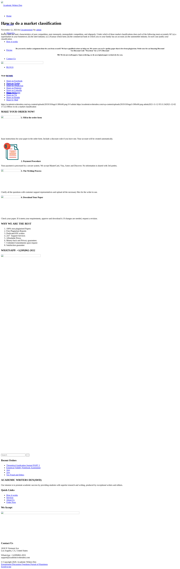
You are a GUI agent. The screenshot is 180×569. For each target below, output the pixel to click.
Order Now (11, 502)
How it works (12, 495)
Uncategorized (26, 30)
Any (8, 470)
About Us (10, 500)
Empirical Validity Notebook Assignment (23, 468)
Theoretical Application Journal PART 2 (23, 465)
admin (38, 30)
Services (9, 497)
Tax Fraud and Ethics (15, 475)
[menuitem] (8, 16)
